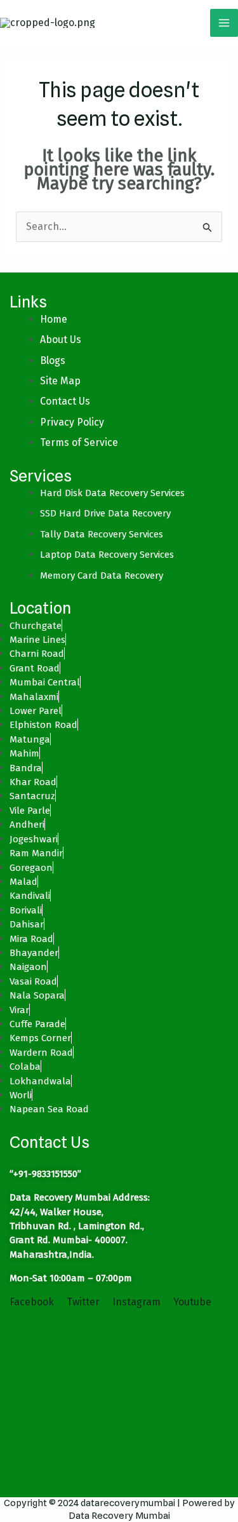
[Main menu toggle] (224, 23)
